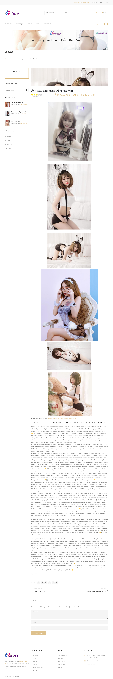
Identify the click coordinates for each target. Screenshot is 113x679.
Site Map (60, 667)
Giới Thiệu (35, 655)
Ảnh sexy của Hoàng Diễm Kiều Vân (52, 90)
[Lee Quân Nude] (7, 123)
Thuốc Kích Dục (62, 655)
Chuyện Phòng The (37, 667)
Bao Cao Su (61, 661)
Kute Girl (7, 140)
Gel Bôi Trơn (61, 664)
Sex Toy (60, 658)
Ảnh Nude (8, 136)
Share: (33, 583)
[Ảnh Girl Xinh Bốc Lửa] (7, 104)
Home (6, 59)
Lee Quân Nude (15, 121)
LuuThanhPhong (24, 104)
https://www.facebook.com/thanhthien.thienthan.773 (61, 418)
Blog (101, 2)
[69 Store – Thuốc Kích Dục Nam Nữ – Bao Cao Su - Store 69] (12, 12)
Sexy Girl (12, 59)
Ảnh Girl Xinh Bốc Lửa (17, 102)
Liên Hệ (34, 658)
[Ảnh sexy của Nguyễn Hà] (7, 113)
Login (106, 2)
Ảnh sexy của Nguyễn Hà (18, 112)
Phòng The (8, 144)
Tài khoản (94, 2)
